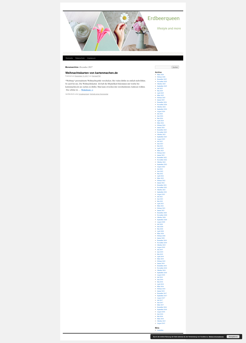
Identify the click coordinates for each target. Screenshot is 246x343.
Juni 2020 (160, 226)
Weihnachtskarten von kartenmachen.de (91, 73)
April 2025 (160, 93)
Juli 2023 (160, 141)
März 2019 (160, 259)
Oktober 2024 (161, 107)
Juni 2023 (160, 144)
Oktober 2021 (161, 190)
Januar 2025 (161, 100)
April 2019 (160, 256)
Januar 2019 (161, 263)
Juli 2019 (160, 249)
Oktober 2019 (161, 245)
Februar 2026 (161, 77)
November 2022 (162, 160)
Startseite (69, 58)
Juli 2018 (160, 277)
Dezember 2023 (162, 130)
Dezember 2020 (162, 213)
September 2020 (162, 220)
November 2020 (162, 215)
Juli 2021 (160, 196)
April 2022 (160, 176)
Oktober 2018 (161, 270)
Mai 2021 (160, 201)
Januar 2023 (161, 155)
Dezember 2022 (162, 157)
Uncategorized (84, 94)
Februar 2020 (161, 236)
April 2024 (160, 120)
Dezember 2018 (162, 266)
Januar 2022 (161, 183)
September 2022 (162, 164)
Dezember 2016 (162, 307)
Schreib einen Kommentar (99, 94)
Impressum (91, 58)
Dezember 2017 (162, 293)
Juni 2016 (160, 314)
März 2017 (160, 305)
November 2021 (162, 187)
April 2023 (160, 148)
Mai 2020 (160, 229)
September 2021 (162, 192)
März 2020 (160, 233)
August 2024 (161, 111)
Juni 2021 (160, 199)
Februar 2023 (161, 153)
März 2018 (160, 286)
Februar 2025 (161, 97)
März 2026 (160, 74)
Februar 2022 (161, 180)
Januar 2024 (161, 127)
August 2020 (161, 222)
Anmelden (160, 330)
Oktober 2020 (161, 217)
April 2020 (160, 231)
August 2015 (161, 323)
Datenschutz (80, 58)
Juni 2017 (160, 302)
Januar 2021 (161, 210)
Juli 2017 (160, 300)
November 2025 (162, 81)
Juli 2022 (160, 169)
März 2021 (160, 206)
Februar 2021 (161, 208)
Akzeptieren (233, 336)
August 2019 (161, 247)
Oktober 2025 (161, 84)
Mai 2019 (160, 254)
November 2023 (162, 132)
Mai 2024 (160, 118)
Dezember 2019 (162, 240)
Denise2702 (96, 76)
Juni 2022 (160, 171)
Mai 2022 (160, 173)
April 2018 (160, 284)
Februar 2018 (161, 289)
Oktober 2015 (161, 321)
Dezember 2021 (162, 185)
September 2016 (162, 309)
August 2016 (161, 312)
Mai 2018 (160, 282)
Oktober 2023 (161, 134)
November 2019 (162, 243)
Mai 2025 (160, 91)
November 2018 (162, 268)
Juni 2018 (160, 279)
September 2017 (162, 296)
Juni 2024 (160, 116)
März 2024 (160, 123)
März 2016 (160, 319)
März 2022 (160, 178)
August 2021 (161, 194)
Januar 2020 (161, 238)
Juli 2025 (160, 88)
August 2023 (161, 139)
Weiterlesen (87, 89)
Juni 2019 (160, 252)
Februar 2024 (161, 125)
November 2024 (162, 104)
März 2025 (160, 95)
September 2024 (162, 109)
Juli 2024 (160, 114)
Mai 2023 (160, 146)
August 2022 (161, 167)
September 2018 (162, 272)
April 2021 (160, 203)
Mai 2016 (160, 316)
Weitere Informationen (216, 337)
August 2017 (161, 298)
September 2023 (162, 137)
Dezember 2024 (162, 102)
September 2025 (162, 86)
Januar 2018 (161, 291)
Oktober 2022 (161, 162)
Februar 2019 (161, 261)
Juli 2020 (160, 224)
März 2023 (160, 150)
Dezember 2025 (162, 79)
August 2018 (161, 275)
